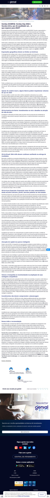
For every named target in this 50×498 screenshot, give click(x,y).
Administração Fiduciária (35, 476)
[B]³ (16, 452)
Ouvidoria (36, 471)
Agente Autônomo (14, 471)
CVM (16, 454)
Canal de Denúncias (13, 481)
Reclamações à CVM (33, 456)
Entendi (42, 494)
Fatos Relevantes (35, 473)
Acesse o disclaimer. (6, 343)
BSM (34, 452)
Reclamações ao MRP (16, 458)
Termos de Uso (13, 478)
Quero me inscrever (25, 415)
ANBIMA (33, 454)
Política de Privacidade (14, 476)
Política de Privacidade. (23, 496)
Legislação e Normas (35, 478)
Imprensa (14, 473)
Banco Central (16, 456)
